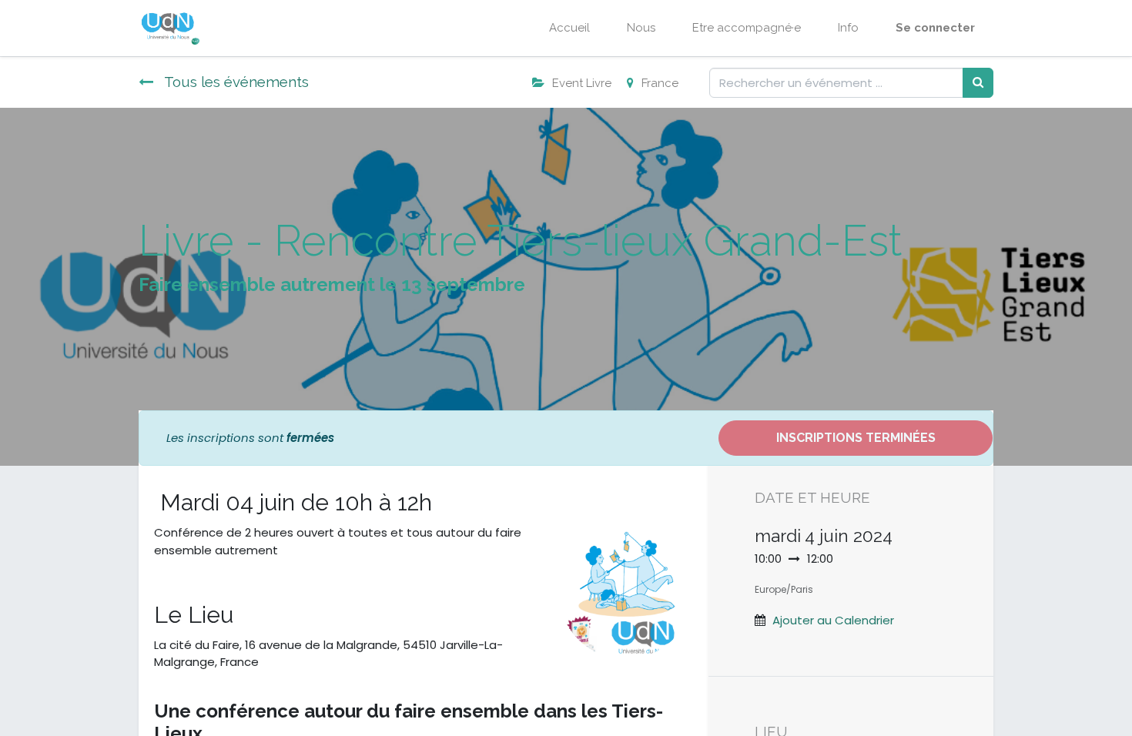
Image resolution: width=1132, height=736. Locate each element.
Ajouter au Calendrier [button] (833, 620)
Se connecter (935, 28)
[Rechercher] (978, 83)
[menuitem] (569, 28)
